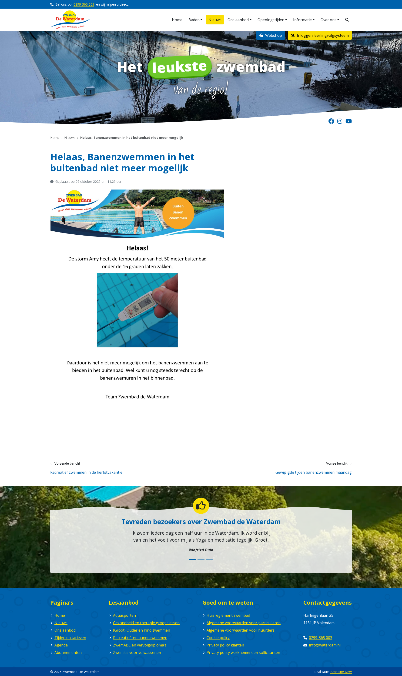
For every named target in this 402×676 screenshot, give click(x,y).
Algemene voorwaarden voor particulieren (244, 622)
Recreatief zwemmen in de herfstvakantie (86, 472)
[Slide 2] (201, 559)
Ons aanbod (65, 630)
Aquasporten (124, 615)
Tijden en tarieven (70, 637)
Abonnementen (68, 652)
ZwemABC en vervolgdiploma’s (140, 645)
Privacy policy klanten (225, 645)
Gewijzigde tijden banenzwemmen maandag (313, 472)
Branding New (341, 671)
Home (55, 137)
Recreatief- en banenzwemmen (140, 637)
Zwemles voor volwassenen (137, 652)
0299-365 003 (84, 4)
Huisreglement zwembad (228, 615)
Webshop (273, 35)
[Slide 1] (192, 559)
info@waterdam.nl (325, 645)
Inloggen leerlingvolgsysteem (322, 35)
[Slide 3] (209, 559)
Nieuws (69, 137)
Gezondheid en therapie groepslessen (146, 622)
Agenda (61, 645)
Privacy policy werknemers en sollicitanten (243, 652)
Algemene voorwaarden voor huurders (241, 630)
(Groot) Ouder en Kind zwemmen (141, 630)
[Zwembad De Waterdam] (70, 19)
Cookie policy (218, 637)
